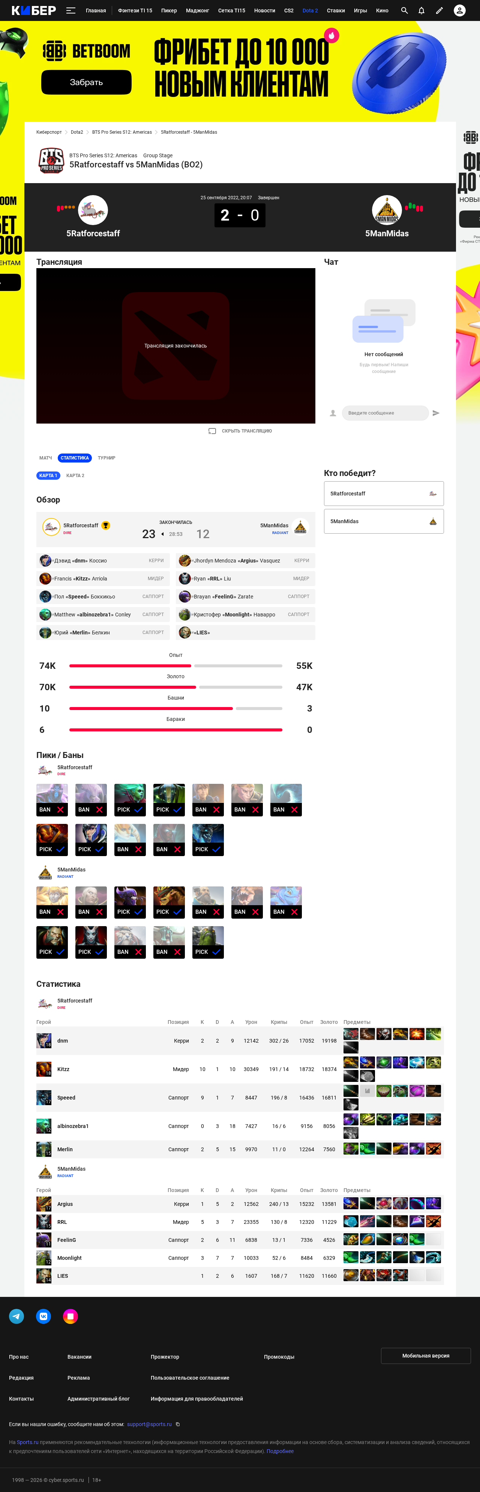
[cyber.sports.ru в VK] (45, 1318)
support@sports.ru (149, 1424)
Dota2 (77, 132)
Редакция (21, 1378)
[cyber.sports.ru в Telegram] (18, 1318)
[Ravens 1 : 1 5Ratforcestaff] (73, 207)
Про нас (18, 1357)
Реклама (79, 1378)
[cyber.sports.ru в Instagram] (72, 1318)
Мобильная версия (426, 1356)
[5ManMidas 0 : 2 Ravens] (417, 209)
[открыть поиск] (404, 10)
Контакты (21, 1399)
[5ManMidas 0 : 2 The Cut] (421, 209)
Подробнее (280, 1451)
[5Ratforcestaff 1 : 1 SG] (66, 207)
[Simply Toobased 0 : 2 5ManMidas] (410, 206)
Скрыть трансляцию (247, 431)
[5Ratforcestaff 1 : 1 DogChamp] (69, 207)
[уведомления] (421, 10)
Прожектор (165, 1357)
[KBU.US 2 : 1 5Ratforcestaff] (62, 208)
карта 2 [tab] (75, 475)
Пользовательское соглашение (190, 1378)
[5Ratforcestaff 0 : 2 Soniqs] (58, 209)
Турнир (107, 458)
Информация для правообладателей (197, 1399)
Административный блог (99, 1399)
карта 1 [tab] (48, 475)
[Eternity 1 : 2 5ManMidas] (414, 206)
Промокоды (279, 1357)
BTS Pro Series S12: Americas (122, 132)
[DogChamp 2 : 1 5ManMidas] (406, 208)
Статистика (75, 458)
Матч (45, 458)
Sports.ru (28, 1442)
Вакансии (80, 1357)
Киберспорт (49, 132)
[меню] (71, 10)
